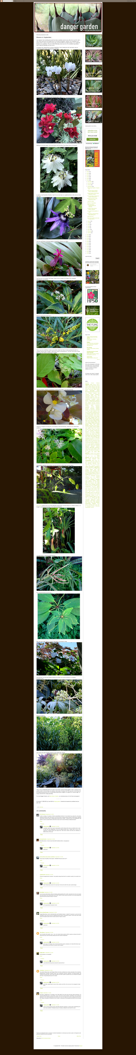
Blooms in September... (91, 203)
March (89, 229)
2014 (88, 244)
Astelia (86, 385)
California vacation (89, 394)
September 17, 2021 (47, 992)
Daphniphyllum (92, 400)
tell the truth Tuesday (95, 493)
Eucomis (87, 408)
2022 (88, 178)
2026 (88, 171)
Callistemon (97, 394)
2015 (88, 243)
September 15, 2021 (50, 814)
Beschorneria (91, 389)
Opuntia (94, 463)
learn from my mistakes (93, 442)
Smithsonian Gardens (89, 487)
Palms (91, 469)
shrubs (98, 486)
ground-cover (97, 430)
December (90, 181)
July (88, 222)
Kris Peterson (42, 814)
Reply (41, 821)
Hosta (98, 434)
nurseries (88, 460)
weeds (98, 503)
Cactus (90, 393)
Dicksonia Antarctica (96, 402)
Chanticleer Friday (93, 396)
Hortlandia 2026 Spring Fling (91, 434)
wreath (86, 507)
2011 (88, 249)
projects (98, 476)
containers (87, 399)
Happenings (97, 431)
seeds (98, 485)
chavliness (42, 970)
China (99, 396)
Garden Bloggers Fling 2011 (94, 417)
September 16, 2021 (55, 826)
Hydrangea (87, 437)
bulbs (86, 393)
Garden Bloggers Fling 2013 (91, 418)
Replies (42, 823)
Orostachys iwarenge (96, 465)
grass (99, 429)
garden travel (91, 428)
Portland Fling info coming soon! (92, 357)
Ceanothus (87, 396)
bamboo (90, 386)
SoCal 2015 (90, 488)
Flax (86, 413)
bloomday (92, 390)
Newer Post (39, 1036)
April (89, 227)
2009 (88, 253)
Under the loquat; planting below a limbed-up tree (92, 191)
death (89, 401)
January (89, 232)
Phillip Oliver (42, 952)
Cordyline (93, 399)
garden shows (92, 426)
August (89, 221)
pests (91, 470)
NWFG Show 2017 (96, 460)
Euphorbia (92, 408)
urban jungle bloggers (89, 498)
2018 (88, 238)
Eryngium (98, 407)
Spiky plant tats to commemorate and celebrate (91, 205)
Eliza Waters (42, 932)
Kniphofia (86, 442)
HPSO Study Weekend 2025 (94, 436)
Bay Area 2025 (97, 388)
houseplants (87, 435)
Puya (91, 478)
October (89, 184)
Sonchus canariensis (96, 491)
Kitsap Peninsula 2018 (95, 441)
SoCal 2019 (87, 490)
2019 (88, 236)
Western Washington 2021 (90, 504)
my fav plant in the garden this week (92, 449)
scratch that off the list (89, 485)
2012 (88, 248)
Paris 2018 (97, 469)
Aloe (91, 384)
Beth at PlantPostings (44, 912)
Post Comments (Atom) (46, 1038)
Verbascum (93, 499)
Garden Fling (89, 356)
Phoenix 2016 (96, 470)
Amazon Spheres (96, 384)
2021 (88, 180)
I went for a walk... (90, 201)
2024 (88, 175)
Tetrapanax (87, 495)
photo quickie (92, 472)
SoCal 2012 (95, 487)
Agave (87, 384)
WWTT (89, 507)
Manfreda (98, 446)
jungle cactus (88, 440)
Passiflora (87, 470)
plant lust (90, 474)
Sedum (95, 485)
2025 (88, 173)
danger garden (57, 801)
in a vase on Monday (95, 437)
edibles (92, 405)
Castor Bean (97, 395)
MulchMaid (42, 892)
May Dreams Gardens (54, 796)
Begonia (86, 389)
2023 (88, 176)
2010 (88, 251)
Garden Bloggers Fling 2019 (90, 423)
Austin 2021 (93, 385)
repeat (86, 480)
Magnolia (87, 446)
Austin (89, 385)
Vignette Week (90, 502)
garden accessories (89, 416)
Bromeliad (87, 391)
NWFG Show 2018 (88, 461)
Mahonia (92, 446)
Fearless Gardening (93, 412)
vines (94, 502)
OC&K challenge (95, 461)
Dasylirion (98, 400)
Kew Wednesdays (94, 440)
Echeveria (98, 403)
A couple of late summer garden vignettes (92, 209)
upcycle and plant (96, 497)
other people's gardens (92, 467)
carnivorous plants (89, 395)
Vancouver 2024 (97, 498)
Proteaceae (87, 478)
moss (89, 448)
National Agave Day (91, 454)
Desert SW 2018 (93, 401)
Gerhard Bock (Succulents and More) (47, 856)
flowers (88, 413)
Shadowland (94, 486)
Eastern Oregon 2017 (92, 403)
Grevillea (92, 430)
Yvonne (41, 992)
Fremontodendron (90, 414)
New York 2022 (93, 457)
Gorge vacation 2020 (93, 429)
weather (98, 502)
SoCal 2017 (97, 488)
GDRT (95, 428)
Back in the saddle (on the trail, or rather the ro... (93, 219)
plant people (94, 474)
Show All (98, 359)
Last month (38, 505)
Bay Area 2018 (90, 388)
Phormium (87, 472)
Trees (94, 496)
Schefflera (98, 484)
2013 (88, 246)
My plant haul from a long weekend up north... (92, 199)
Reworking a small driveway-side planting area (93, 214)
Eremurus (92, 407)
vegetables (87, 499)
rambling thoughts (95, 479)
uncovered (89, 497)
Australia (98, 385)
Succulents (87, 492)
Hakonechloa (92, 431)
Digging (88, 342)
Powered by (89, 143)
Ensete (92, 406)
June (89, 224)
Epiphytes (87, 407)
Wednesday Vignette (90, 503)
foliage (92, 413)
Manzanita (92, 447)
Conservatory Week (96, 397)
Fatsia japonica (93, 411)
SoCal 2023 (97, 490)
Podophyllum (93, 475)
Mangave (87, 447)
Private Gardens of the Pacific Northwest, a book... (93, 194)
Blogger (80, 1045)
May (88, 226)
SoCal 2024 (87, 491)
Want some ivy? (90, 216)
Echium (87, 405)
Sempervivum (88, 486)
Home (59, 1036)
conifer (91, 397)
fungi (95, 414)
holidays (98, 432)
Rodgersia (94, 480)
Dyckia (86, 403)
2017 (88, 239)
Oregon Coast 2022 (93, 464)
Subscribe (92, 139)
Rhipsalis (90, 480)
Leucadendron (97, 443)
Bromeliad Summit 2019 (95, 391)
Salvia (93, 481)
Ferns (98, 412)
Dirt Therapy (89, 347)
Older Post (79, 1036)
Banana (93, 386)
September (90, 186)
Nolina (98, 457)
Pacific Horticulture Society (90, 468)
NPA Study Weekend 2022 (92, 458)
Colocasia (87, 397)
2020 (88, 234)
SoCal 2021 (92, 490)
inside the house (89, 439)
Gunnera (87, 431)
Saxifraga (93, 484)
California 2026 (96, 393)
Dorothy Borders (43, 839)
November (90, 183)
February (89, 231)
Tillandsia (91, 496)
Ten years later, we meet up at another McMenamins (93, 196)
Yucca (92, 507)
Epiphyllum (98, 406)
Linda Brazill (42, 874)
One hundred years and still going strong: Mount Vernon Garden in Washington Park (92, 344)
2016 (88, 241)
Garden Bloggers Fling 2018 (94, 422)
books (98, 390)
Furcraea (98, 414)
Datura (86, 401)
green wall (87, 430)
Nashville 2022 (93, 453)
